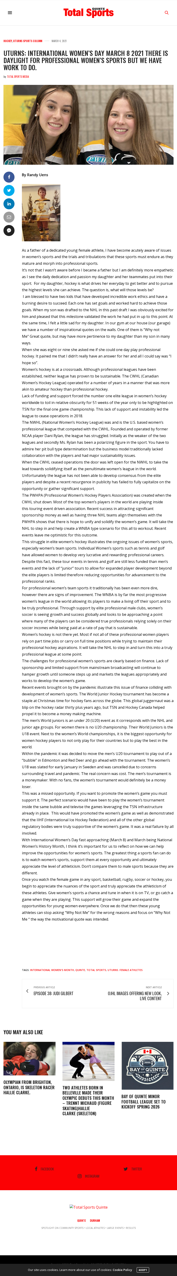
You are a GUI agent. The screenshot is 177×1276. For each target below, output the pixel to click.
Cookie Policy (122, 1270)
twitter (136, 1169)
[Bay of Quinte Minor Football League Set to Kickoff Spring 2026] (147, 1066)
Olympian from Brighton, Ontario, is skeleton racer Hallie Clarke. (29, 1087)
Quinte (80, 970)
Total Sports (96, 970)
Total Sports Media (18, 76)
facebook (47, 1169)
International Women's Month (52, 970)
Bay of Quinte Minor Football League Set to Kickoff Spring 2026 (143, 1101)
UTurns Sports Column (27, 41)
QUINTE (81, 1220)
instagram (92, 1176)
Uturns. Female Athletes (125, 970)
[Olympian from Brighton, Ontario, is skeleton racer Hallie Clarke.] (29, 1058)
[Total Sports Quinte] (88, 12)
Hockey (7, 41)
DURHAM (95, 1220)
